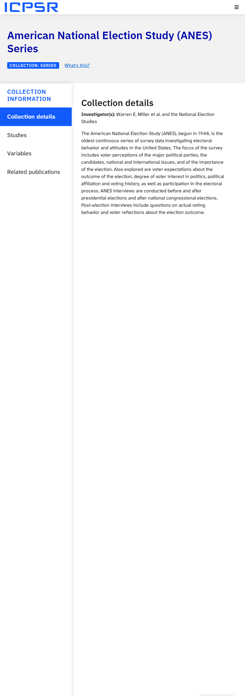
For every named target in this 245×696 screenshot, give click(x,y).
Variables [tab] (19, 153)
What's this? (77, 65)
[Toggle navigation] (236, 7)
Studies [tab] (17, 135)
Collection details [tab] (31, 116)
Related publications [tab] (33, 172)
